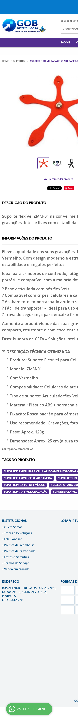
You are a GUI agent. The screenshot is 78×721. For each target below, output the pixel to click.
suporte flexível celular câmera (28, 478)
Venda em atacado (17, 569)
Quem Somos (13, 527)
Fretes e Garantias (16, 557)
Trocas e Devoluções (18, 533)
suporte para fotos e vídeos (24, 484)
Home (65, 42)
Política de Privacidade (19, 551)
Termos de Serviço (16, 563)
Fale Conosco (13, 539)
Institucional (14, 520)
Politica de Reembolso (19, 545)
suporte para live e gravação (25, 491)
